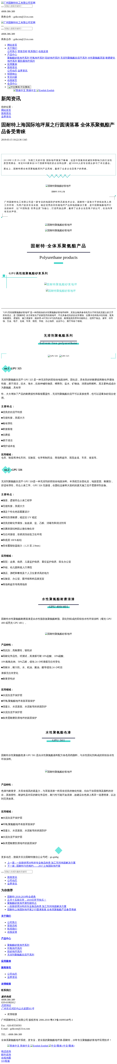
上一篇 (41, 862)
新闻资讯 (6, 113)
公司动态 (12, 880)
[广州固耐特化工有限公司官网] (58, 2)
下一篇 (33, 866)
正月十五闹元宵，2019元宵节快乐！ (26, 900)
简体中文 (31, 90)
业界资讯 (6, 116)
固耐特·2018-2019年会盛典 (21, 896)
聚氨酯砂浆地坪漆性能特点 (22, 903)
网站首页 (12, 45)
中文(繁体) (68, 1045)
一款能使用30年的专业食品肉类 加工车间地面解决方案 (36, 906)
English (50, 90)
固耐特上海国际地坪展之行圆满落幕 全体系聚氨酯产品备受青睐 (41, 909)
